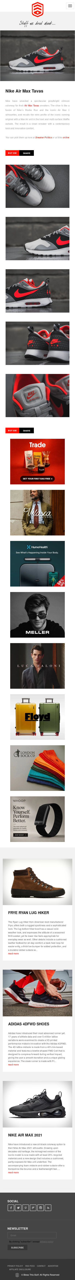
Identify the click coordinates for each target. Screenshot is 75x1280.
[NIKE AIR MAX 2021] (37, 1104)
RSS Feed (30, 1266)
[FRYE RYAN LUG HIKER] (37, 881)
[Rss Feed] (48, 1207)
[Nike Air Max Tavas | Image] (37, 55)
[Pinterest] (25, 1207)
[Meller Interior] (37, 615)
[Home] (38, 9)
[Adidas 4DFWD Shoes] (37, 993)
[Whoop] (37, 819)
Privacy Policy (15, 1266)
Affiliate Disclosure (20, 1269)
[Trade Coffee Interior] (37, 461)
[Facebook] (10, 1207)
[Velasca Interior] (37, 512)
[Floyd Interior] (37, 717)
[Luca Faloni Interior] (37, 666)
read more (13, 953)
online (66, 137)
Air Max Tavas (31, 105)
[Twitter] (18, 1207)
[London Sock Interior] (37, 768)
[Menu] (70, 6)
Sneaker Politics (43, 137)
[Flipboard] (33, 1207)
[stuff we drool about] (37, 23)
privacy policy (46, 1241)
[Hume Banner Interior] (37, 564)
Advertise (53, 1266)
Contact (41, 1266)
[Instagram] (40, 1207)
